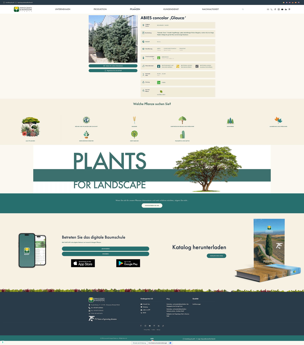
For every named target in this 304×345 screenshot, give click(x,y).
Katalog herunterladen (199, 247)
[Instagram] (279, 9)
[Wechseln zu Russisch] (298, 2)
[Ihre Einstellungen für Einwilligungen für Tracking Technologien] (2, 342)
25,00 (164, 73)
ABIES (158, 48)
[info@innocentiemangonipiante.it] (268, 9)
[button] (243, 9)
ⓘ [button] (153, 59)
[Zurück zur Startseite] (22, 9)
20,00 (159, 73)
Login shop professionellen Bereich (25, 2)
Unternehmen (62, 9)
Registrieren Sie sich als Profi (114, 70)
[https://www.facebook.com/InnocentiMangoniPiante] (275, 9)
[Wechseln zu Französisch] (286, 2)
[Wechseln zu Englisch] (289, 2)
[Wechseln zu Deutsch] (292, 2)
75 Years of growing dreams (106, 319)
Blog (168, 299)
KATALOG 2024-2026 (216, 256)
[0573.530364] (272, 9)
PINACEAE (182, 48)
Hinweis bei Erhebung (139, 343)
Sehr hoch (165, 57)
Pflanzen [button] (135, 9)
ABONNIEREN (105, 249)
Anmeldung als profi (10, 2)
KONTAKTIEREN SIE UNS (152, 205)
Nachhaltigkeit (210, 9)
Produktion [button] (100, 9)
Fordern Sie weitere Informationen (114, 66)
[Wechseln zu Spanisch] (295, 2)
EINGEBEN (105, 254)
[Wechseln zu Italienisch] (283, 2)
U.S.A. (159, 41)
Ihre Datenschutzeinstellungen (158, 343)
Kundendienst (171, 9)
